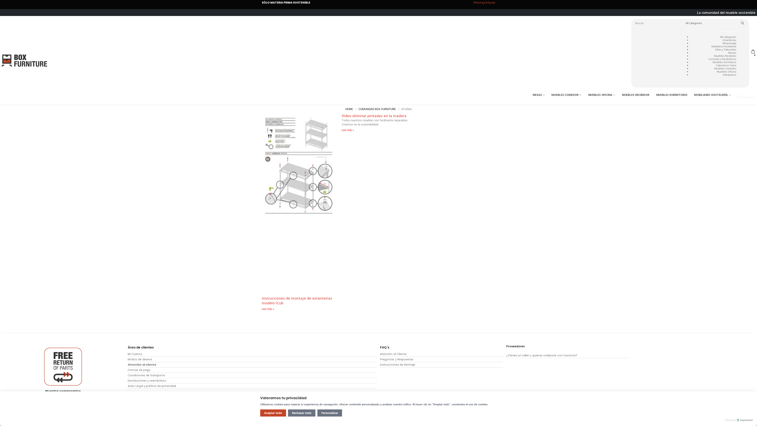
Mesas (537, 95)
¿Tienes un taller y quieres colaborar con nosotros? (541, 355)
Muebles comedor (564, 95)
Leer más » (268, 309)
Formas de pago (139, 370)
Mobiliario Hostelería (711, 95)
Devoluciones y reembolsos (147, 381)
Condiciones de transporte (146, 375)
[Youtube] (746, 95)
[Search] (742, 23)
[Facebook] (739, 95)
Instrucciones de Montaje (397, 365)
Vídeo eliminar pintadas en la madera (374, 115)
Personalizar (329, 413)
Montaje (480, 2)
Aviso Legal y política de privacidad (152, 386)
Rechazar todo (301, 413)
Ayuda (491, 2)
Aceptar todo (273, 413)
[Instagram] (752, 95)
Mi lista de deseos (140, 359)
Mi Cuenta (135, 354)
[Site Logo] (24, 60)
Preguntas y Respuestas (396, 359)
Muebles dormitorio (671, 95)
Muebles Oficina (600, 95)
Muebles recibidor (635, 95)
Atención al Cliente (393, 354)
